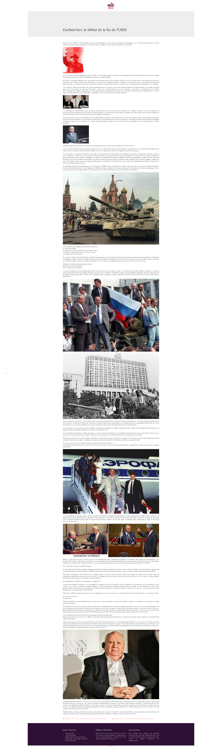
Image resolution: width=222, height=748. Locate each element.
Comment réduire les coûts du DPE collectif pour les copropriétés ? (133, 718)
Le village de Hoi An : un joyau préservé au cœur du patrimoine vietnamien (85, 718)
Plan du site (111, 746)
